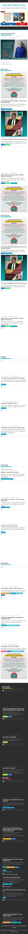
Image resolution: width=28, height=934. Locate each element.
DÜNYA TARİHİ (4, 651)
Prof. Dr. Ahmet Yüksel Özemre (7, 478)
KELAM (8, 807)
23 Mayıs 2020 (6, 888)
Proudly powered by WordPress (8, 930)
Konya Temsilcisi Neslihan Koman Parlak (6, 63)
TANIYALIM (8, 507)
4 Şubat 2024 (6, 857)
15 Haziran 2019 (6, 912)
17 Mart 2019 (4, 644)
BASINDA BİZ (3, 384)
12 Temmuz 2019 (5, 497)
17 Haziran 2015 (5, 401)
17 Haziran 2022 (6, 766)
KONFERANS (8, 144)
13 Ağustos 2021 (6, 875)
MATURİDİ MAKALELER (5, 593)
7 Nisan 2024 (6, 798)
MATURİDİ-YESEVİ (9, 109)
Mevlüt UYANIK (4, 625)
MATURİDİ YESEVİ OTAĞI (14, 5)
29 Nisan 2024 (4, 137)
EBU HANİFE (5, 716)
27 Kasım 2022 (6, 707)
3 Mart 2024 (5, 826)
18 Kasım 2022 (6, 735)
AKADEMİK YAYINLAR (7, 922)
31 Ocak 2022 (4, 470)
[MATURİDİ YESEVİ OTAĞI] (2, 27)
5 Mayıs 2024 (4, 99)
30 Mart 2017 (4, 524)
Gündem (3, 109)
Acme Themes (14, 931)
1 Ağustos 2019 (5, 615)
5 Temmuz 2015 (5, 376)
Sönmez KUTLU (14, 183)
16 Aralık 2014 (4, 426)
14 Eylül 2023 (4, 586)
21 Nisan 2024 (4, 173)
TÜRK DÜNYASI (20, 593)
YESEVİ (11, 884)
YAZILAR (2, 595)
